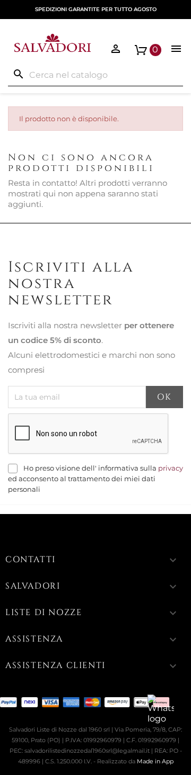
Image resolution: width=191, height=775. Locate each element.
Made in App (155, 761)
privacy (170, 468)
